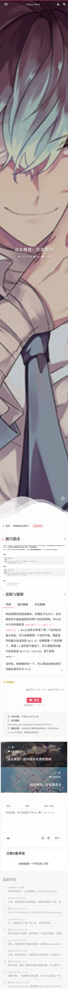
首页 (8, 526)
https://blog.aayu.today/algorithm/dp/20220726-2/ (29, 724)
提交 (57, 837)
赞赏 (36, 700)
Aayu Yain (33, 4)
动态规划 (9, 682)
